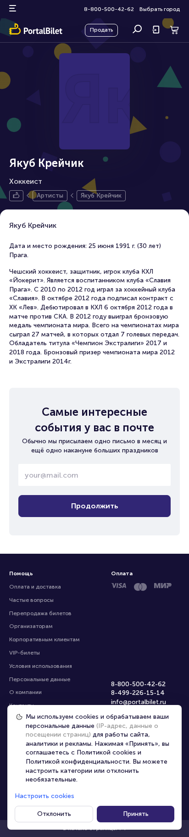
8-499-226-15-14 (138, 693)
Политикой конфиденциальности (77, 761)
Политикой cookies (106, 752)
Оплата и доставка (35, 587)
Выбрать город (159, 9)
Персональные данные (39, 679)
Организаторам (31, 626)
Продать (101, 30)
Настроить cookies (44, 796)
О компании (25, 692)
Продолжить (94, 505)
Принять (136, 814)
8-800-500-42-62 (109, 9)
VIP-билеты (24, 653)
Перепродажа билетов (40, 613)
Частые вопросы (31, 600)
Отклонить (54, 814)
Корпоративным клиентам (44, 639)
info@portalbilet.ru (138, 702)
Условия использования (40, 666)
